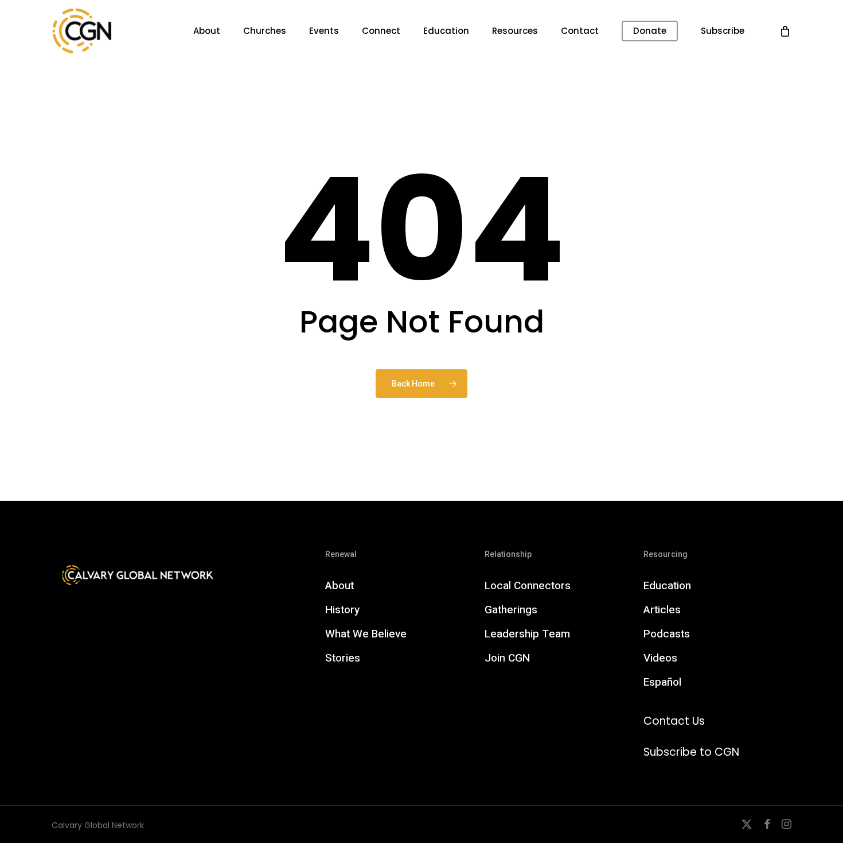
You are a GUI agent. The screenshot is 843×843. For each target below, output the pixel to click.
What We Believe (366, 634)
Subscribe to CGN (691, 752)
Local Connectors (528, 586)
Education (667, 586)
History (342, 610)
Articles (662, 610)
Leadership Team (527, 634)
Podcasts (666, 634)
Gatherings (511, 610)
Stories (342, 658)
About (339, 586)
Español (662, 682)
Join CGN (507, 658)
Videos (660, 658)
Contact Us (674, 721)
